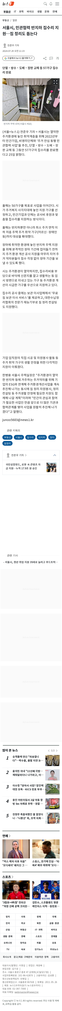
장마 (52, 437)
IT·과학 (39, 929)
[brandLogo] (8, 3)
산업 (8, 929)
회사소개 (7, 957)
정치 (8, 916)
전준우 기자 (13, 45)
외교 (23, 923)
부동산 (5, 20)
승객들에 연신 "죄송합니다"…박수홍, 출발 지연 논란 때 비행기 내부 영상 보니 (28, 760)
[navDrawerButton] (57, 3)
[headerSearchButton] (45, 3)
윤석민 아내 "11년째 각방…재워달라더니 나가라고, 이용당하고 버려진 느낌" (28, 775)
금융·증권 (54, 923)
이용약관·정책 (41, 957)
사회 (23, 916)
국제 (54, 916)
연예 (5, 836)
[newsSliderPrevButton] (48, 750)
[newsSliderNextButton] (56, 750)
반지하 (41, 437)
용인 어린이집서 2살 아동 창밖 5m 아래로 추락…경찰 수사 (28, 803)
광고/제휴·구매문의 (23, 957)
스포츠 (6, 877)
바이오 (54, 929)
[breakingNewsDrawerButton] (50, 3)
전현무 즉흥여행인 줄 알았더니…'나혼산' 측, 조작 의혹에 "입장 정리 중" (28, 818)
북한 (39, 923)
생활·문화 (8, 936)
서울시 (19, 437)
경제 (39, 916)
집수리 (30, 437)
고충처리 (55, 957)
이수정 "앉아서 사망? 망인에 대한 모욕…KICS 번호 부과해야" (28, 789)
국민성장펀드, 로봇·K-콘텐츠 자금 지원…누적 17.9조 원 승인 (23, 466)
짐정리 (7, 443)
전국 (8, 923)
